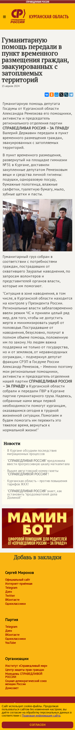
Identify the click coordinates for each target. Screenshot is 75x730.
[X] (61, 95)
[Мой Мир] (56, 95)
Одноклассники (15, 603)
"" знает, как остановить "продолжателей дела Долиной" (33, 494)
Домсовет (12, 688)
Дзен (8, 591)
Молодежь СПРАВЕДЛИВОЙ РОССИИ (23, 675)
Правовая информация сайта (41, 715)
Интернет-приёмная (18, 583)
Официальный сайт (17, 579)
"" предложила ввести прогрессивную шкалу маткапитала (37, 462)
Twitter (10, 595)
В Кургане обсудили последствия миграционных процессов (30, 452)
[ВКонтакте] (47, 95)
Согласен (38, 724)
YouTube (10, 642)
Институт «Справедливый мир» (26, 665)
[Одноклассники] (52, 95)
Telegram (11, 587)
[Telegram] (71, 95)
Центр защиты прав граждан (24, 669)
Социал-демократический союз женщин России (26, 682)
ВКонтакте (12, 599)
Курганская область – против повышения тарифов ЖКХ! (35, 482)
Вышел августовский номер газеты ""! (31, 472)
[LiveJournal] (66, 95)
